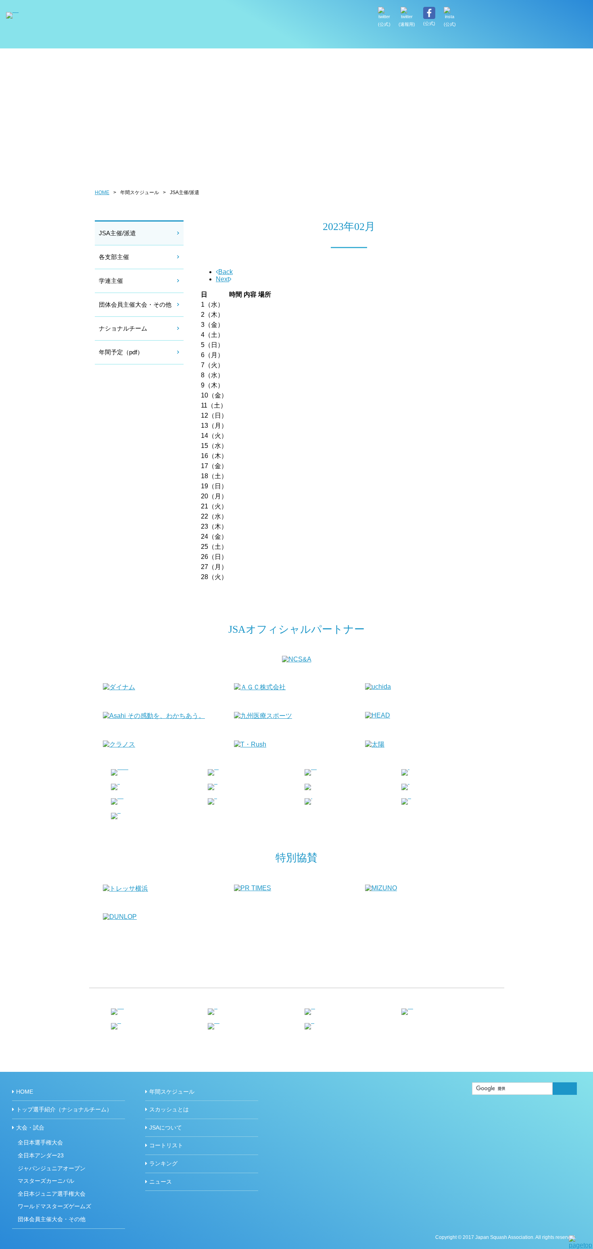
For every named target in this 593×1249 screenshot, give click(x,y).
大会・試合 (30, 1127)
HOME (316, 40)
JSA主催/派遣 (117, 233)
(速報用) (407, 24)
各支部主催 (114, 256)
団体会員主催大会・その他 (135, 304)
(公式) (384, 24)
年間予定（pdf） (121, 352)
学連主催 (111, 280)
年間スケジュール (451, 40)
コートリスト (166, 1145)
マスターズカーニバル (46, 1181)
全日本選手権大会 (40, 1142)
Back (225, 271)
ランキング (163, 1163)
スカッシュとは (508, 40)
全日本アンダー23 (41, 1155)
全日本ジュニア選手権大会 (52, 1193)
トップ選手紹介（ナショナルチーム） (358, 40)
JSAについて (559, 40)
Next (222, 279)
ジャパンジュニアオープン (52, 1168)
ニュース (160, 1181)
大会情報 (403, 40)
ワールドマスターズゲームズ (54, 1206)
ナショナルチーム (123, 328)
